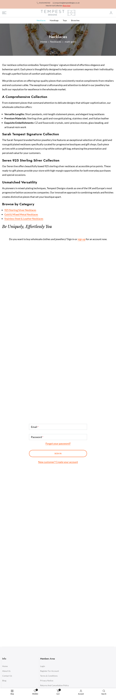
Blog (4, 680)
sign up (81, 239)
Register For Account (49, 671)
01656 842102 (44, 3)
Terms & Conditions (49, 676)
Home (43, 41)
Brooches (75, 20)
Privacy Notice (46, 680)
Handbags (54, 20)
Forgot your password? (58, 443)
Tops (65, 20)
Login (42, 666)
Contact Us (7, 676)
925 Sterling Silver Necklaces (20, 210)
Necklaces (41, 20)
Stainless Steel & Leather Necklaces (23, 218)
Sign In (58, 453)
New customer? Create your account (58, 462)
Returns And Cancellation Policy (54, 685)
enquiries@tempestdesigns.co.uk (67, 3)
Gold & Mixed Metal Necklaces (21, 214)
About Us (6, 671)
